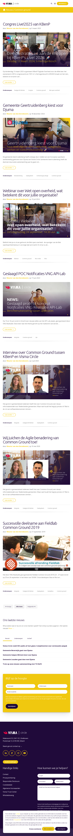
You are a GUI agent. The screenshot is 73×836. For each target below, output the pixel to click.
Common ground (41, 90)
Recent (7, 638)
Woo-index (38, 258)
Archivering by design (42, 176)
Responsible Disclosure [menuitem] (11, 781)
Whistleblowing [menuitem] (8, 795)
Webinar (16, 258)
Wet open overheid (54, 90)
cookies (18, 814)
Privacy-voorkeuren (35, 829)
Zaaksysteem (29, 176)
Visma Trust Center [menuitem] (10, 792)
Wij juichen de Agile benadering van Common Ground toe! (31, 440)
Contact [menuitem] (5, 774)
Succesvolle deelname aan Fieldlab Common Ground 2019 (30, 525)
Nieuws (9, 10)
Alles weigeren (61, 829)
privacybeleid (41, 810)
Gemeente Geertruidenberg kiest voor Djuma (33, 107)
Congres (30, 90)
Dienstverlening (18, 176)
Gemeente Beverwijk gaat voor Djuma (17, 650)
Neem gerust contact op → (12, 746)
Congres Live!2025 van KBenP (26, 24)
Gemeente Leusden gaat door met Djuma (19, 659)
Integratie (16, 337)
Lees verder (8, 82)
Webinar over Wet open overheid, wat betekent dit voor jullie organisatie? (33, 193)
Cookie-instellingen (10, 762)
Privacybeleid (17, 820)
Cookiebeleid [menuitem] (7, 785)
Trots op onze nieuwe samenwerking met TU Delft (22, 664)
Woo (45, 258)
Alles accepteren (48, 829)
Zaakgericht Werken (19, 90)
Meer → (11, 628)
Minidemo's (62, 3)
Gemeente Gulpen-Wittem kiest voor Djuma (20, 655)
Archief (29, 638)
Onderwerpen (18, 638)
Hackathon (50, 591)
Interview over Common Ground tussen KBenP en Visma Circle (34, 354)
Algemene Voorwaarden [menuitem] (11, 788)
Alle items (19, 606)
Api (36, 337)
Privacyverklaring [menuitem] (9, 778)
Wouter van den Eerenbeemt (18, 28)
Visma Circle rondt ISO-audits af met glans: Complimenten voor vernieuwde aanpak (35, 646)
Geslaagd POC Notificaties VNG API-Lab (34, 273)
